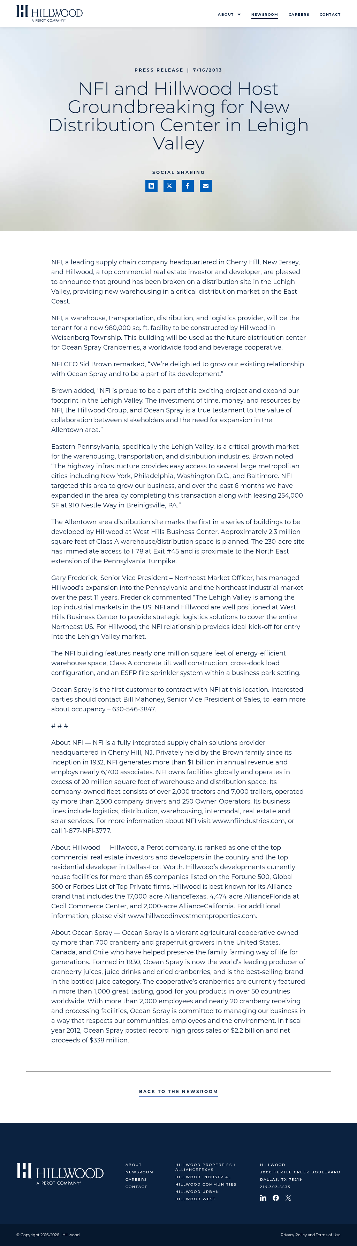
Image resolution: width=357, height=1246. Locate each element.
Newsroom (264, 14)
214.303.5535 (275, 1187)
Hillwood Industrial (203, 1177)
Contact (330, 14)
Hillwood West (195, 1199)
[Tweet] (170, 186)
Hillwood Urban (197, 1192)
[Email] (206, 186)
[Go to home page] (49, 13)
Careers (299, 14)
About (226, 14)
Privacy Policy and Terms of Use (311, 1234)
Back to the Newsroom (178, 1091)
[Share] (151, 186)
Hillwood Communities (206, 1185)
